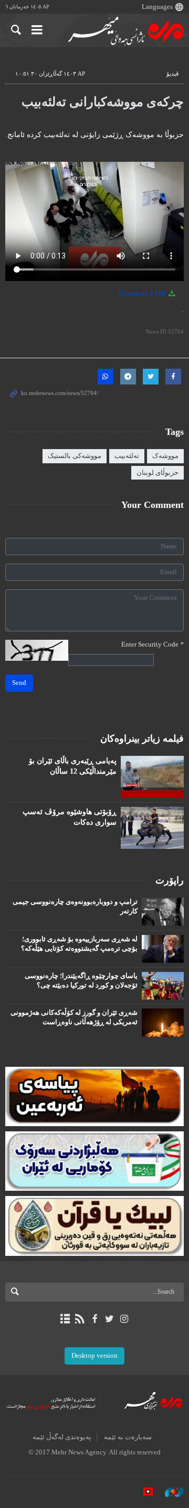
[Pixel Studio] (143, 1491)
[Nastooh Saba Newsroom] (169, 1491)
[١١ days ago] (152, 777)
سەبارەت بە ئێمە (128, 1437)
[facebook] (94, 1319)
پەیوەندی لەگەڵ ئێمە (62, 1437)
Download (143, 293)
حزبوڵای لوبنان (157, 472)
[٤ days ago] (152, 828)
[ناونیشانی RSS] (79, 1319)
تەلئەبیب (126, 456)
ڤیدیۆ (172, 73)
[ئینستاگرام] (124, 1319)
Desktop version (94, 1355)
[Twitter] (109, 1319)
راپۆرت (169, 880)
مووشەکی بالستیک (74, 456)
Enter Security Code (152, 644)
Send (19, 683)
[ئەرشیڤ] (64, 1319)
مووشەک (165, 456)
